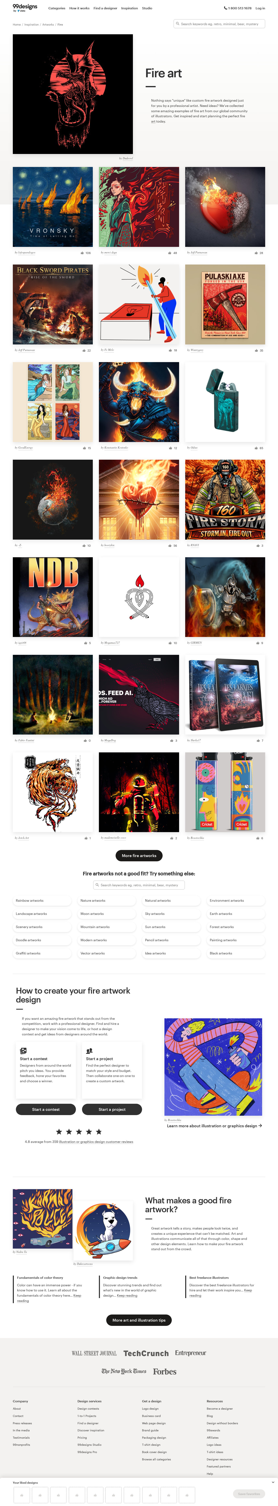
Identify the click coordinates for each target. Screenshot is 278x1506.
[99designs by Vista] (25, 8)
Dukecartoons (85, 1264)
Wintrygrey (197, 350)
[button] (273, 1482)
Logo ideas (214, 1444)
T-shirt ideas (215, 1452)
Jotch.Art (23, 838)
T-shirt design (151, 1444)
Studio (147, 8)
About (17, 1408)
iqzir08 (22, 642)
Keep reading (127, 1295)
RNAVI (195, 545)
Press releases (22, 1423)
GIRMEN (196, 642)
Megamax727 (112, 642)
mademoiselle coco (115, 837)
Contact (18, 1416)
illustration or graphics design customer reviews (96, 1141)
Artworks (48, 24)
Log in (260, 8)
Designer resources (220, 1459)
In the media (21, 1430)
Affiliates (213, 1437)
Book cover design (154, 1452)
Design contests (88, 1408)
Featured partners (219, 1466)
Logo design (150, 1408)
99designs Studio (89, 1444)
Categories (56, 8)
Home (17, 24)
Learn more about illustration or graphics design (212, 1125)
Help (210, 1473)
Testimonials (21, 1437)
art (153, 121)
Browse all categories (156, 1459)
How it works (79, 8)
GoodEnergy (25, 447)
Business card (151, 1416)
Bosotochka (197, 838)
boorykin (109, 545)
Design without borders (222, 1423)
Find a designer (105, 8)
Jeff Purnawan (199, 252)
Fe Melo (109, 350)
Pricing (82, 1437)
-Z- (20, 545)
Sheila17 (196, 740)
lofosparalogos (26, 252)
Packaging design (154, 1437)
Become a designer (220, 1408)
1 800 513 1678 (240, 8)
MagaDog (110, 740)
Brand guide (150, 1430)
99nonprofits (21, 1444)
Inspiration (129, 8)
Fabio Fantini (26, 740)
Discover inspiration (91, 1430)
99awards (213, 1430)
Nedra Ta (21, 1252)
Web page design (154, 1423)
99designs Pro (87, 1452)
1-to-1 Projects (87, 1416)
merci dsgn (110, 252)
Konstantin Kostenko (116, 447)
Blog (210, 1416)
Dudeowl (128, 158)
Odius (194, 447)
